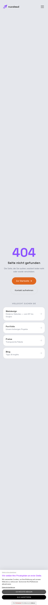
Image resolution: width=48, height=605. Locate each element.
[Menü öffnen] (42, 6)
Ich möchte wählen (24, 592)
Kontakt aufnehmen (24, 290)
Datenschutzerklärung (8, 587)
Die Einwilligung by (24, 603)
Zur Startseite (22, 281)
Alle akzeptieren (24, 597)
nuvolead (13, 6)
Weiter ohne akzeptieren (9, 572)
